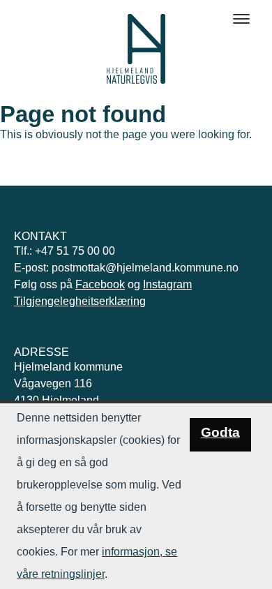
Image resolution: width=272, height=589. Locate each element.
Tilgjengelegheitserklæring (80, 301)
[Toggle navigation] (241, 19)
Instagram (167, 284)
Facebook (100, 284)
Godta (220, 432)
